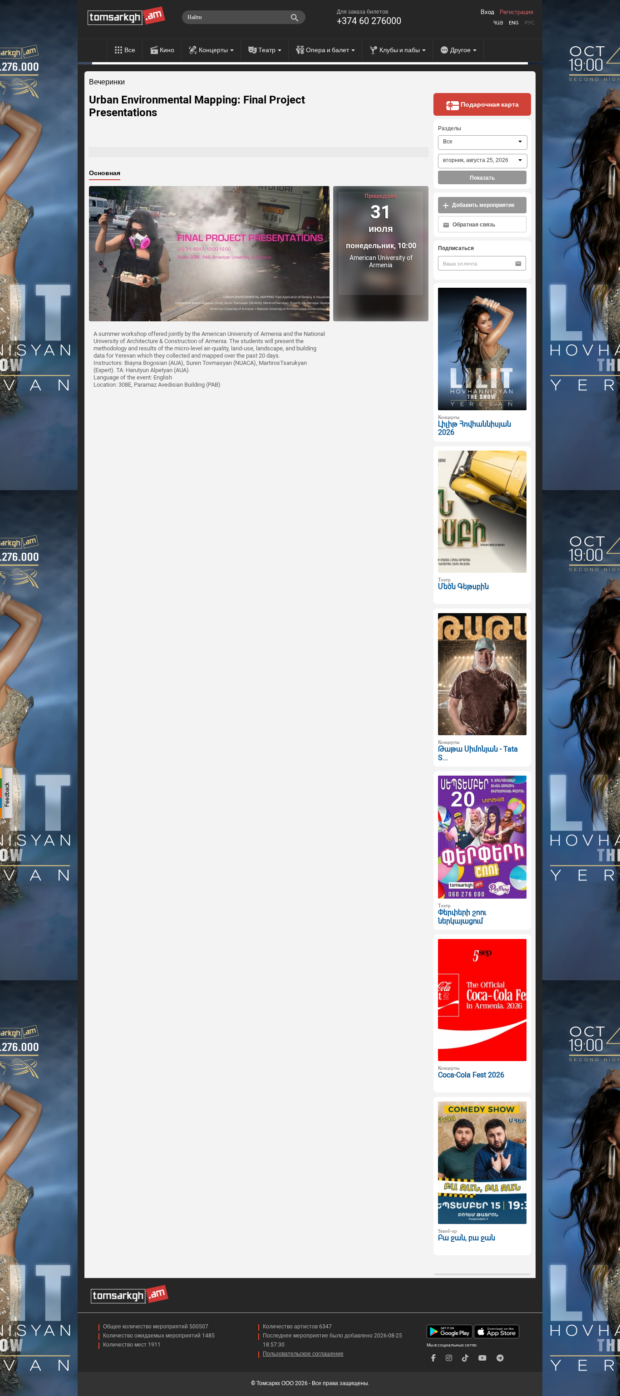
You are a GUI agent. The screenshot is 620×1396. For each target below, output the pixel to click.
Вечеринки (107, 82)
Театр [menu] (267, 50)
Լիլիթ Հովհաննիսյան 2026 (474, 428)
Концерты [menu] (214, 50)
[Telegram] (500, 1358)
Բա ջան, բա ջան (466, 1238)
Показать (482, 178)
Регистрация (516, 12)
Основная (104, 173)
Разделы (449, 128)
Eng (514, 23)
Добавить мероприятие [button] (483, 205)
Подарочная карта (489, 104)
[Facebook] (433, 1358)
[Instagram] (449, 1358)
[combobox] (482, 142)
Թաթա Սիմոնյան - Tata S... (478, 753)
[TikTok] (465, 1358)
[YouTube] (482, 1358)
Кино (167, 50)
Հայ (498, 23)
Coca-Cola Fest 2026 (471, 1075)
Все (129, 50)
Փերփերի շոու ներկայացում (462, 916)
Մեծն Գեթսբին (463, 586)
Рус (530, 23)
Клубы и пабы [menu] (400, 50)
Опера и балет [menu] (328, 50)
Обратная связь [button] (473, 224)
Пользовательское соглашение (303, 1354)
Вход (487, 12)
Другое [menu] (461, 50)
